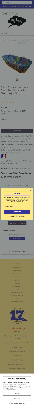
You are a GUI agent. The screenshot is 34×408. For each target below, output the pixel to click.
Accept (17, 394)
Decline (17, 399)
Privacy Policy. (11, 389)
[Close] (31, 190)
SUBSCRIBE (17, 212)
